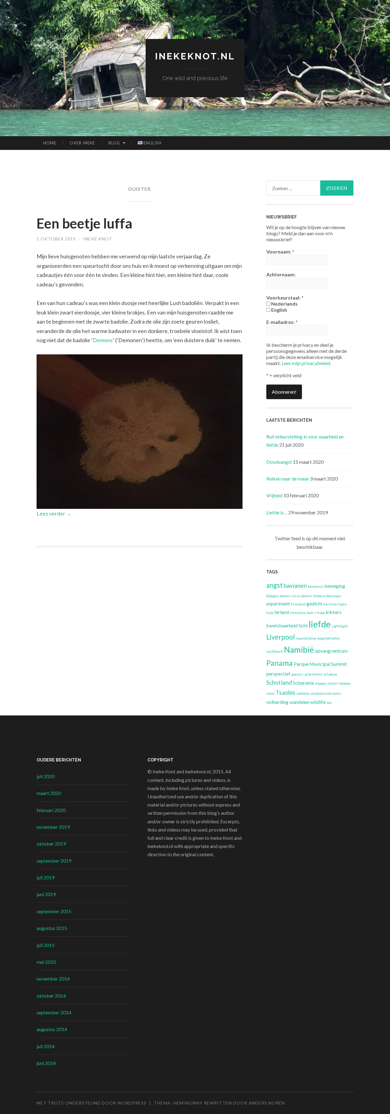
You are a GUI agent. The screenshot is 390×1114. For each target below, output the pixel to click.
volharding (277, 702)
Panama (279, 662)
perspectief (278, 673)
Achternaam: (281, 274)
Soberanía (303, 683)
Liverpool (280, 637)
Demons (103, 340)
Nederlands (284, 304)
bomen (285, 596)
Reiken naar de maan (287, 478)
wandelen (299, 702)
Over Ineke (82, 142)
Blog (114, 142)
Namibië (299, 650)
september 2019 (54, 861)
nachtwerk (274, 651)
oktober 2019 (51, 843)
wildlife (318, 702)
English (278, 310)
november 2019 (53, 827)
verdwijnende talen (325, 693)
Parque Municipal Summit (320, 664)
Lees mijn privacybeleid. (306, 363)
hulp (269, 613)
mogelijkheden (328, 638)
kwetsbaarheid (282, 625)
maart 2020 (49, 793)
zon (329, 702)
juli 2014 (46, 1046)
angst (274, 585)
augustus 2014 (52, 1029)
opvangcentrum (331, 651)
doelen (306, 596)
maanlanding (306, 638)
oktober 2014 (51, 996)
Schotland (279, 682)
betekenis (316, 586)
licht (303, 625)
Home (49, 142)
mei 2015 (46, 962)
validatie (303, 693)
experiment (278, 603)
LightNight (340, 626)
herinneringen (335, 604)
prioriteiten (314, 674)
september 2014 (54, 1012)
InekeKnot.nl (195, 56)
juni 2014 (46, 1063)
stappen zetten (326, 683)
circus (295, 596)
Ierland (281, 612)
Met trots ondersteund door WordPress (92, 1102)
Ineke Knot (97, 238)
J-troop (319, 613)
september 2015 (54, 911)
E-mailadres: (282, 322)
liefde (320, 624)
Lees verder (54, 513)
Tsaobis (286, 692)
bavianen (295, 585)
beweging (334, 586)
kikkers (334, 612)
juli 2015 (46, 945)
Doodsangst (279, 462)
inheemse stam (302, 613)
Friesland (298, 604)
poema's (297, 674)
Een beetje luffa (84, 223)
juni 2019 (46, 894)
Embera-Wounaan (327, 596)
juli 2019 (46, 877)
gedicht (314, 603)
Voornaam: (280, 251)
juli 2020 (46, 776)
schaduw (330, 674)
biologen (272, 596)
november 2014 (53, 978)
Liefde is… (276, 512)
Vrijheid (274, 495)
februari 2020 (51, 810)
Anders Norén (267, 1102)
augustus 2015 (52, 928)
